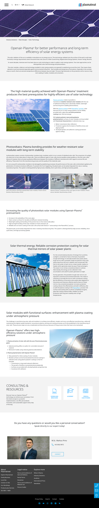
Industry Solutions (11, 40)
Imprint (47, 499)
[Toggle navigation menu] (6, 4)
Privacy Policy (39, 499)
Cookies (61, 499)
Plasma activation (58, 100)
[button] (12, 4)
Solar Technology (34, 40)
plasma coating (62, 108)
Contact (57, 454)
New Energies (23, 40)
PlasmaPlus (76, 288)
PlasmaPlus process (77, 108)
